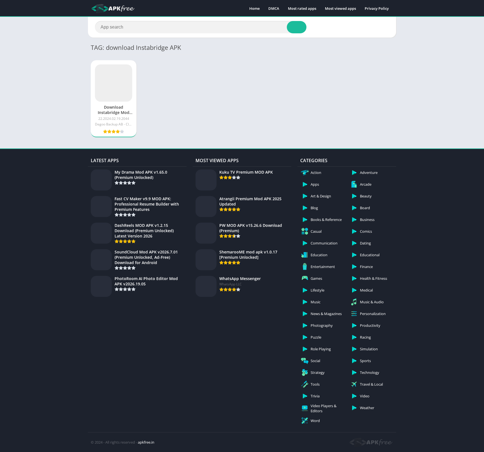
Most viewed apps (340, 8)
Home (254, 8)
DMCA (273, 8)
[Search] (296, 27)
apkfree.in (146, 442)
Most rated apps (302, 8)
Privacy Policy (377, 8)
